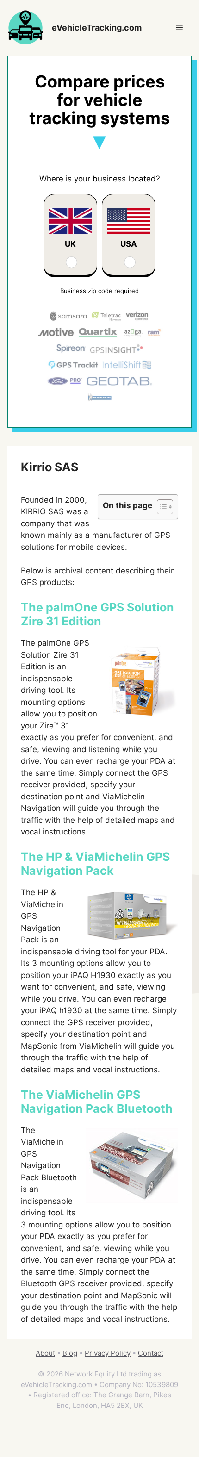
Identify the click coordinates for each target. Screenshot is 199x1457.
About (45, 1353)
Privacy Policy (108, 1353)
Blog (69, 1353)
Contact (150, 1353)
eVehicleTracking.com (97, 27)
